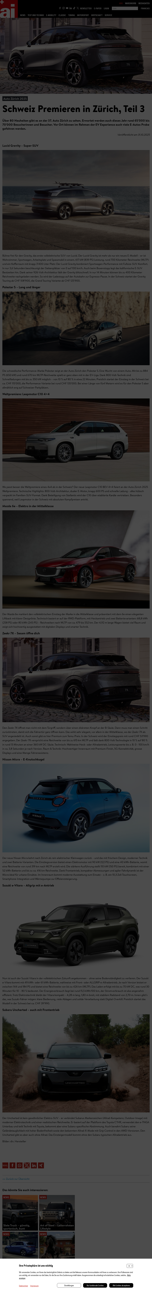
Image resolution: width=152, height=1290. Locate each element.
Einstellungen (69, 1285)
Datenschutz (23, 1285)
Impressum (34, 1285)
